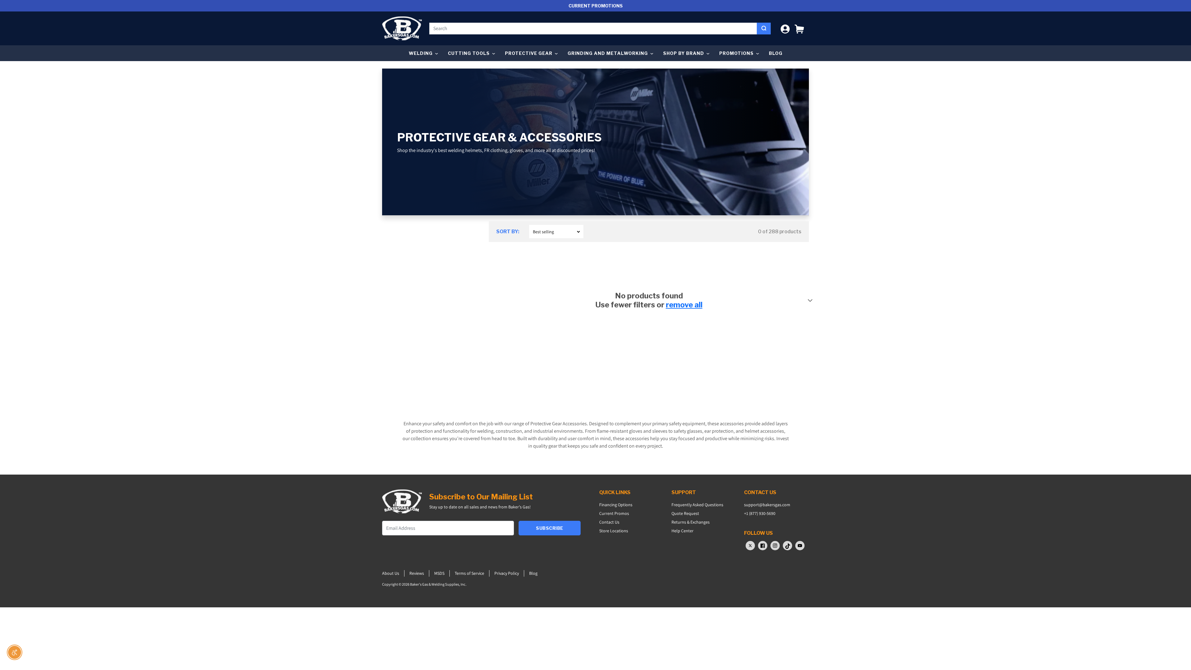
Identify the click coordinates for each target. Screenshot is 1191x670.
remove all (684, 304)
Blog (776, 53)
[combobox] (593, 28)
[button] (799, 28)
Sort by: (507, 231)
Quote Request (685, 513)
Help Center (682, 531)
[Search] (764, 28)
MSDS (439, 573)
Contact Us (609, 522)
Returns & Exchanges (690, 522)
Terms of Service (469, 573)
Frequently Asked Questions (697, 504)
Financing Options (615, 504)
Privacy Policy (506, 573)
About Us (390, 573)
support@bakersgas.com (767, 504)
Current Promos (614, 513)
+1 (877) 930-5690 (759, 513)
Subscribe (549, 528)
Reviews (416, 573)
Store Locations (613, 531)
